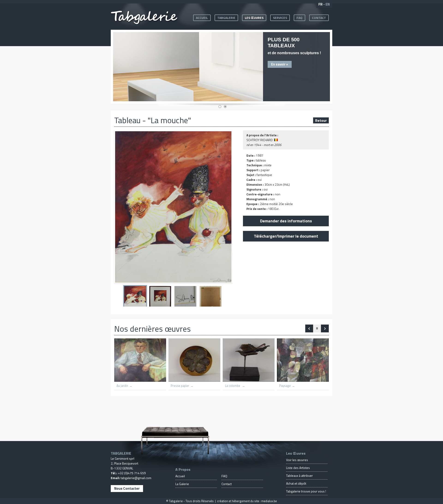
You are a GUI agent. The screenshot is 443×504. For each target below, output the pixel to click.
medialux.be (269, 501)
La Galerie (182, 483)
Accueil (202, 17)
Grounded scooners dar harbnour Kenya (186, 384)
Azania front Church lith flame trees (132, 384)
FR (320, 4)
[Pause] (317, 328)
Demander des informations (286, 221)
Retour (321, 120)
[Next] (309, 328)
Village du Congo (228, 386)
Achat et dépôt (296, 483)
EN (328, 4)
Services (280, 17)
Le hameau (278, 386)
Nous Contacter (127, 488)
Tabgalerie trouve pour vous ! (306, 491)
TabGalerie (226, 17)
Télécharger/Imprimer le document (286, 236)
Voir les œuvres (297, 459)
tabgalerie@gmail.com (136, 477)
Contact (319, 17)
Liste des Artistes (298, 467)
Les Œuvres (254, 17)
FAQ (299, 17)
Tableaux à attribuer (299, 475)
